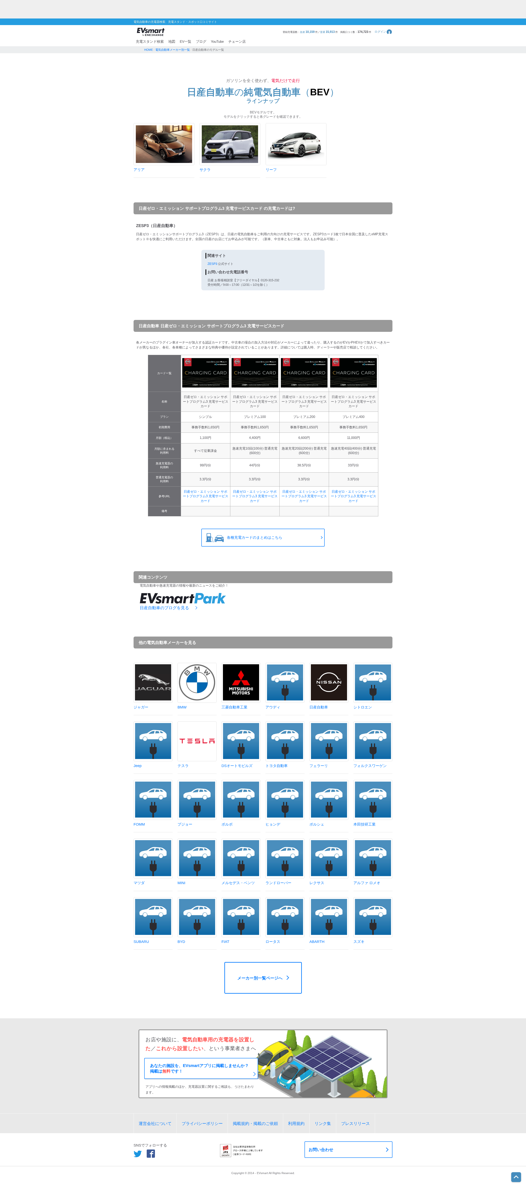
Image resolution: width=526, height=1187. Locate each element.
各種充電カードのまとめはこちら (254, 537)
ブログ (201, 42)
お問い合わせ (321, 1149)
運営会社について (155, 1123)
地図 (171, 42)
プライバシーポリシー (202, 1123)
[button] (383, 32)
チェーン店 (237, 42)
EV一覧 (185, 42)
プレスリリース (355, 1123)
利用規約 (296, 1123)
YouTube (217, 42)
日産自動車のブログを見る (164, 608)
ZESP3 (212, 263)
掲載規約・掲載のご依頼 (255, 1123)
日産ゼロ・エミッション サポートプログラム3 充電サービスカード (205, 496)
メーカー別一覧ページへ (260, 978)
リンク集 (323, 1123)
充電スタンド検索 (150, 42)
